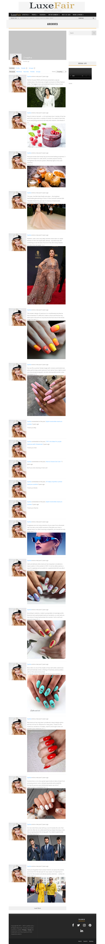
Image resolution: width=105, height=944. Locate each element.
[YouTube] (85, 18)
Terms (29, 930)
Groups (32, 68)
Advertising (91, 941)
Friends (24, 68)
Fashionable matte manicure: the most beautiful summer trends (36, 18)
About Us (80, 941)
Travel (34, 15)
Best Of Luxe (66, 15)
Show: (53, 71)
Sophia (29, 76)
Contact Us (85, 941)
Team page (81, 18)
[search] (94, 33)
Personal (12, 72)
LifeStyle (25, 15)
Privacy (24, 930)
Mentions (19, 72)
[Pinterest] (86, 18)
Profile (18, 68)
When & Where (77, 15)
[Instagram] (91, 18)
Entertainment (54, 15)
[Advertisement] (82, 48)
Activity (11, 68)
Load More (37, 908)
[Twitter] (90, 18)
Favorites (26, 72)
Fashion (42, 15)
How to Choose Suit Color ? (53, 461)
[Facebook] (88, 18)
